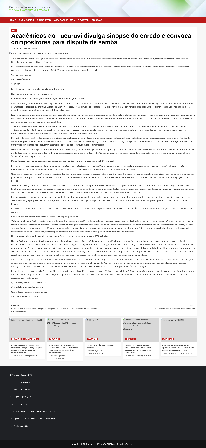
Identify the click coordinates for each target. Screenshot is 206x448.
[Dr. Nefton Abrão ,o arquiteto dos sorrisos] (103, 330)
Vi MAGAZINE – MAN (64, 20)
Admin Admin (17, 48)
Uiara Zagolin (17, 356)
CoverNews (117, 444)
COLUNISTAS (44, 20)
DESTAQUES (16, 339)
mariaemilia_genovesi (58, 356)
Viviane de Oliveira (170, 353)
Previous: (55, 309)
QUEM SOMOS (26, 20)
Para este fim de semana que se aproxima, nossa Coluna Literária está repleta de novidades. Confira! (178, 347)
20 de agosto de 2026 (144, 356)
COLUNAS (97, 20)
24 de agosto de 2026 (31, 356)
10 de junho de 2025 (30, 48)
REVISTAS (83, 20)
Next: (174, 307)
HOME (12, 20)
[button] (195, 20)
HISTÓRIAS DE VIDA (31, 339)
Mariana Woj (130, 356)
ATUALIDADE (54, 339)
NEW (14, 30)
